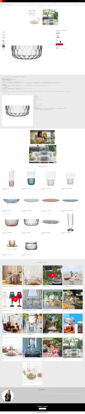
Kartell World (30, 3)
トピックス (44, 6)
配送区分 (35, 100)
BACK (0, 6)
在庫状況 (57, 40)
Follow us (66, 3)
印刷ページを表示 (58, 46)
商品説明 (39, 6)
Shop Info (54, 3)
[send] (64, 44)
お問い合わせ (49, 6)
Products (19, 3)
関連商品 (41, 6)
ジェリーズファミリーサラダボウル (7, 4)
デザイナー (46, 6)
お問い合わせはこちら (42, 408)
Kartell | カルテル (36, 96)
